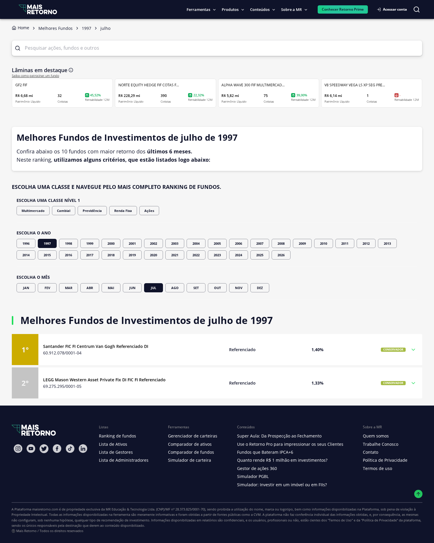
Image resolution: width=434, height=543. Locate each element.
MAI (111, 288)
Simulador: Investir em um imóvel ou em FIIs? (282, 484)
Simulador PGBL (253, 476)
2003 (174, 243)
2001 (132, 243)
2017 (89, 255)
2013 (387, 243)
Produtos (230, 9)
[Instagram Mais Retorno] (18, 448)
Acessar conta (395, 9)
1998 (68, 243)
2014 (26, 255)
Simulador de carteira (189, 460)
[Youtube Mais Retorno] (31, 448)
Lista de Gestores (116, 452)
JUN (132, 288)
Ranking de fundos (117, 436)
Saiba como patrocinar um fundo (35, 76)
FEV (47, 288)
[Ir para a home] (38, 9)
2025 (259, 255)
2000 (111, 243)
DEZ (260, 288)
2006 (238, 243)
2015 (47, 255)
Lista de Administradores (124, 460)
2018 (111, 255)
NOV (238, 288)
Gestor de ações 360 (257, 468)
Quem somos (376, 436)
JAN (26, 288)
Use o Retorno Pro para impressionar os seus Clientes (290, 444)
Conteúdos (260, 9)
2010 (323, 243)
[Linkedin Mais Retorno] (83, 448)
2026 (281, 255)
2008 (281, 243)
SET (196, 288)
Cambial (63, 210)
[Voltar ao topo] (418, 494)
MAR (68, 288)
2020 (153, 255)
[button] (217, 349)
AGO (175, 288)
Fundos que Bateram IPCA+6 (265, 452)
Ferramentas (198, 9)
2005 (217, 243)
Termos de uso (377, 468)
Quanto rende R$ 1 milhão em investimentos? (282, 460)
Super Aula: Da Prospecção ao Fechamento (279, 436)
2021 (174, 255)
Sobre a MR (291, 9)
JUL (153, 288)
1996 (26, 243)
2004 (196, 243)
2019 (132, 255)
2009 (302, 243)
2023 (217, 255)
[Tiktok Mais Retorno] (70, 448)
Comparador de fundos (191, 452)
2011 (344, 243)
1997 (47, 243)
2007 (259, 243)
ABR (90, 288)
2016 (68, 255)
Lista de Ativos (113, 444)
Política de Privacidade (385, 460)
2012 (366, 243)
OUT (217, 288)
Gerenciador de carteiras (192, 436)
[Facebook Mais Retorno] (57, 448)
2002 (153, 243)
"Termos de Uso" (340, 520)
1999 (89, 243)
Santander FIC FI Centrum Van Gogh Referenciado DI (95, 346)
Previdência (92, 210)
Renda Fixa (123, 210)
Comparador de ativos (190, 444)
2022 (196, 255)
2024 (238, 255)
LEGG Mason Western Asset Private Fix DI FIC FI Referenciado (104, 379)
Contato (370, 452)
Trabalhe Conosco (380, 444)
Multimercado (33, 210)
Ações (149, 210)
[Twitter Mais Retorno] (44, 448)
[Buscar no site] (416, 9)
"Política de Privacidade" (379, 520)
